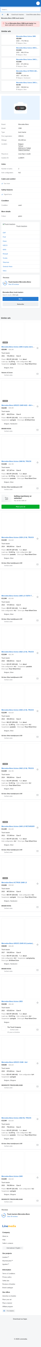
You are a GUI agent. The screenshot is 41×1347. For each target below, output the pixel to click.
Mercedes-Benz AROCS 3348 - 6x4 (14, 1062)
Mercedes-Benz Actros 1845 (26, 36)
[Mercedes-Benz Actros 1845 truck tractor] (20, 1162)
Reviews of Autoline (8, 1284)
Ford (4, 237)
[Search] (38, 9)
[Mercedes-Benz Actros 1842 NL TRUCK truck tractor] (20, 1104)
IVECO (5, 245)
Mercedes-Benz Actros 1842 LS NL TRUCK (17, 652)
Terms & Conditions (8, 1273)
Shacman (6, 262)
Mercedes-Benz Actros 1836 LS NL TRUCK (17, 710)
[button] (38, 3)
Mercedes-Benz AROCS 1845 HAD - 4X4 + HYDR (19, 405)
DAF (4, 233)
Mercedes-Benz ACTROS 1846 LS (27, 71)
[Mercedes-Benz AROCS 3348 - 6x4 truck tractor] (20, 1048)
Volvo (4, 271)
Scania (5, 258)
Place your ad (20, 506)
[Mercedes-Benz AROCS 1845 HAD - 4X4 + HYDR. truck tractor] (20, 391)
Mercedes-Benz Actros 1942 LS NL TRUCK (27, 59)
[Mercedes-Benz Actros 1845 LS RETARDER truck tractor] (20, 812)
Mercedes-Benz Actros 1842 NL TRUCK (16, 1118)
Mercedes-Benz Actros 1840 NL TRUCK (16, 461)
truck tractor (22, 132)
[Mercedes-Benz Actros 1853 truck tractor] (20, 987)
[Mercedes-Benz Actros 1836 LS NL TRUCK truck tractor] (20, 696)
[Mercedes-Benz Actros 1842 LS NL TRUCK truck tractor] (20, 638)
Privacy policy (7, 1277)
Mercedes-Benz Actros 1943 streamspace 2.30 (27, 82)
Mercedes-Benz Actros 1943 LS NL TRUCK (27, 48)
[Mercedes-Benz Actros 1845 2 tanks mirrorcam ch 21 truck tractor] (20, 333)
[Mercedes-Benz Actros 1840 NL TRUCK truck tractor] (20, 447)
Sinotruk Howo (7, 266)
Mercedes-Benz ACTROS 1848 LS (14, 882)
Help (3, 1240)
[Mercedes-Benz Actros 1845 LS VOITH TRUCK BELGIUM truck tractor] (20, 582)
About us (5, 1236)
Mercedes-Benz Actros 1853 (12, 1001)
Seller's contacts (7, 1243)
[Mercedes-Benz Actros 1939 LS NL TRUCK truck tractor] (20, 523)
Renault (5, 254)
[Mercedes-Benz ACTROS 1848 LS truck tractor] (20, 868)
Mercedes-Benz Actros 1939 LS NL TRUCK (17, 537)
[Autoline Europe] (12, 3)
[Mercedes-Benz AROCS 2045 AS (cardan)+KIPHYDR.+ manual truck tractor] (20, 929)
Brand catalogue (7, 1287)
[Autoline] (7, 14)
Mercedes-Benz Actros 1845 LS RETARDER (18, 826)
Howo (5, 241)
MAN (4, 249)
